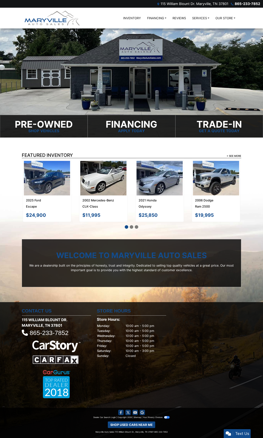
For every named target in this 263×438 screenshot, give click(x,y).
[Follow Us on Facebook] (121, 398)
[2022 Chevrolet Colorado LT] (159, 171)
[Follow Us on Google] (142, 398)
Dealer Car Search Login (104, 403)
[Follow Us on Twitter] (128, 398)
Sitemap (137, 403)
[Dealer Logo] (52, 18)
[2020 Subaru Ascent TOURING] (103, 169)
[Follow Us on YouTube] (135, 398)
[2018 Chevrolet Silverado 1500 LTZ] (47, 171)
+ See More (234, 156)
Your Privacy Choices (153, 403)
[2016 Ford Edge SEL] (216, 169)
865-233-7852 (247, 4)
